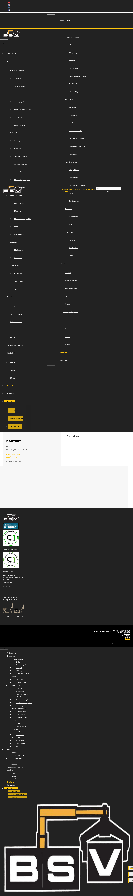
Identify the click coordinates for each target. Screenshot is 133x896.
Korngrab (72, 60)
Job (66, 296)
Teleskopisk (73, 115)
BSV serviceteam (71, 288)
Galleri (63, 319)
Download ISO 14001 (10, 571)
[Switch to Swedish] (68, 8)
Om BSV (68, 273)
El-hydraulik (69, 232)
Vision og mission (71, 280)
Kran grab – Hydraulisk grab (121, 630)
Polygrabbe (73, 240)
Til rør (18, 723)
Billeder (67, 344)
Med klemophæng (75, 123)
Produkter (64, 28)
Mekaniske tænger (71, 162)
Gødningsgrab (74, 68)
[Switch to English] (68, 5)
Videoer (67, 329)
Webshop (63, 360)
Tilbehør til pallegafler (77, 146)
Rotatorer (68, 209)
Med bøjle (72, 107)
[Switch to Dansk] (68, 3)
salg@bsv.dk (11, 457)
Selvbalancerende (75, 131)
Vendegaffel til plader (76, 138)
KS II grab (72, 45)
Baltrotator (73, 224)
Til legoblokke (74, 170)
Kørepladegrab (74, 53)
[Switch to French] (68, 10)
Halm (71, 255)
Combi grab (73, 84)
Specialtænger (74, 201)
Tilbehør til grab (74, 92)
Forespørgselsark (75, 154)
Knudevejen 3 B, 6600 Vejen (112, 643)
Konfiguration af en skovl (77, 76)
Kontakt (63, 352)
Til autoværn (73, 177)
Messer (67, 337)
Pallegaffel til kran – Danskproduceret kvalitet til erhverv (112, 631)
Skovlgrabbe (73, 248)
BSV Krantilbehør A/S (15, 616)
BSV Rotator (73, 216)
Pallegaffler (69, 99)
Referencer (126, 637)
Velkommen (65, 20)
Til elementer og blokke (77, 185)
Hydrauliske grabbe (72, 37)
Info (61, 263)
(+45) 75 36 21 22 (13, 454)
